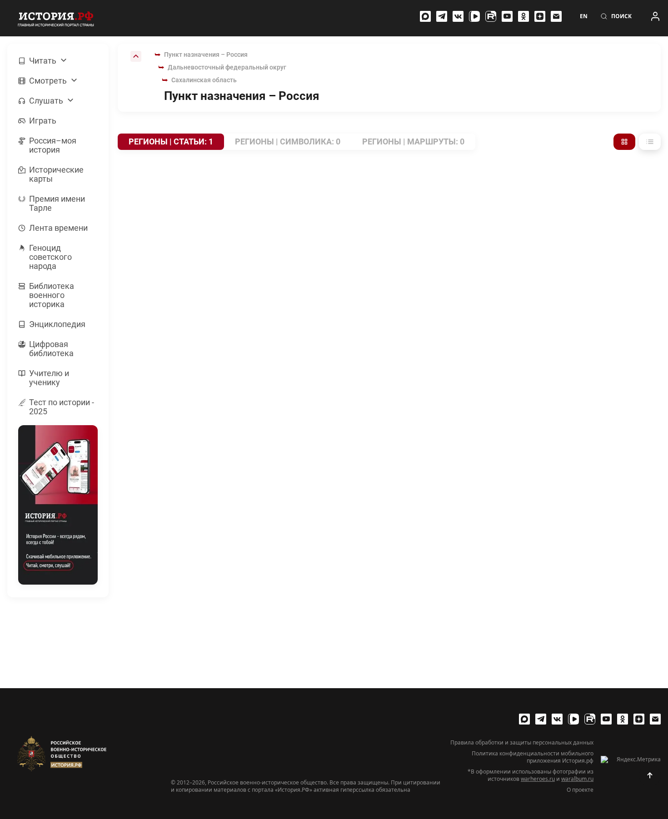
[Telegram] (441, 16)
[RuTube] (490, 16)
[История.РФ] (56, 18)
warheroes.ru (538, 779)
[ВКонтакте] (458, 16)
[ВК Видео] (474, 16)
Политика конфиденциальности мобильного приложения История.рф (532, 757)
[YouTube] (507, 16)
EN (584, 16)
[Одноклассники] (523, 16)
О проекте (580, 790)
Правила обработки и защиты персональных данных (521, 742)
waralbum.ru (577, 779)
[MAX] (425, 16)
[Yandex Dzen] (539, 16)
